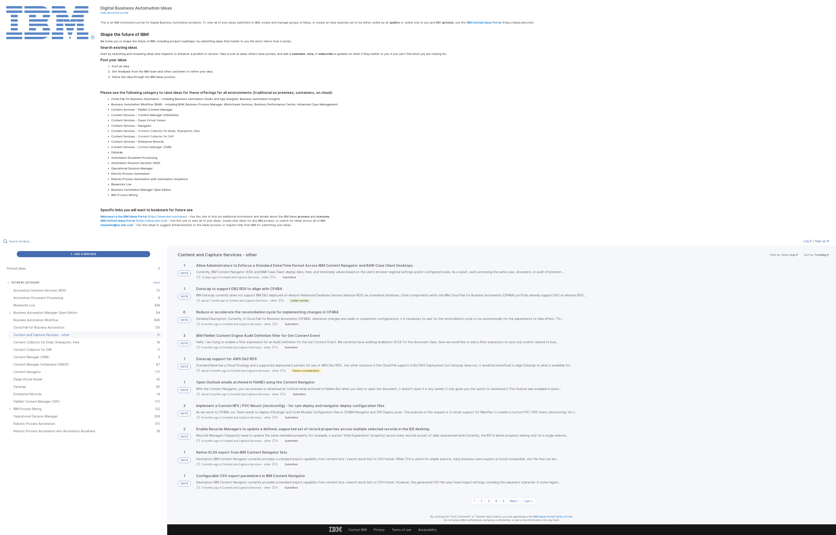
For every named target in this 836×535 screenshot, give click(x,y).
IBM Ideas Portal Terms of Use (553, 516)
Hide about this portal (114, 12)
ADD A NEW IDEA (85, 254)
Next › (514, 501)
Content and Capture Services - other (244, 277)
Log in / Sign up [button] (815, 241)
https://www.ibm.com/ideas (167, 216)
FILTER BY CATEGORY (25, 282)
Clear (156, 282)
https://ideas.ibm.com (151, 220)
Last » (528, 501)
